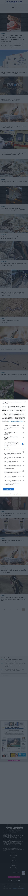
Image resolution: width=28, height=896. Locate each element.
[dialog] (14, 448)
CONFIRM (8, 489)
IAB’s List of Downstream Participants (15, 421)
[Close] (25, 402)
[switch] (23, 428)
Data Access (14, 493)
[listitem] (14, 425)
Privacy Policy (21, 493)
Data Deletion (6, 493)
